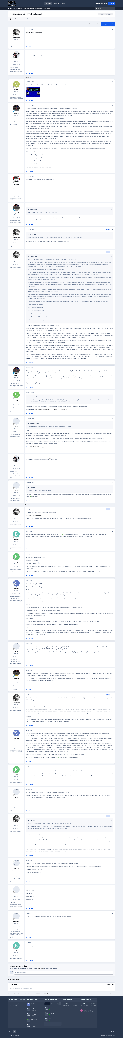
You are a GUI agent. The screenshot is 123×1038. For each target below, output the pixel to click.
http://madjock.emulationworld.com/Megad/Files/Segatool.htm (51, 409)
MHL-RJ (16, 89)
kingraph (33, 1014)
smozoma (16, 588)
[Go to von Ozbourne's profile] (46, 1008)
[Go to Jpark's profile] (46, 1019)
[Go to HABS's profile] (16, 646)
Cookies (17, 1035)
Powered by (108, 1035)
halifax (33, 1009)
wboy (16, 426)
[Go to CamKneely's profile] (16, 916)
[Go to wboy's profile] (16, 421)
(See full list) (110, 984)
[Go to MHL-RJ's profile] (16, 84)
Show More (56, 1024)
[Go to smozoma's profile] (16, 583)
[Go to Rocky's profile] (16, 556)
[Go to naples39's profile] (16, 108)
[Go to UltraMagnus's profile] (46, 1014)
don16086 (16, 184)
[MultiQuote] (26, 47)
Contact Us (11, 1035)
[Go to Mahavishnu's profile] (10, 19)
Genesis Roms (32, 19)
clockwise (16, 868)
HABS (16, 651)
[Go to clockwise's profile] (16, 863)
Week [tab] (47, 1004)
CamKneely (16, 921)
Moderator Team (16, 870)
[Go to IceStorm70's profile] (28, 1025)
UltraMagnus (52, 1013)
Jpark (50, 1019)
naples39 (16, 113)
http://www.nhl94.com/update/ (34, 32)
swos (16, 400)
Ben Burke (16, 539)
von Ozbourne (53, 1008)
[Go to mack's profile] (16, 54)
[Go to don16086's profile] (16, 179)
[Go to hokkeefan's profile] (28, 1020)
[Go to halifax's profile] (28, 1009)
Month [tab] (53, 1004)
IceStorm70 (34, 1025)
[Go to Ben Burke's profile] (16, 534)
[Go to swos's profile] (16, 395)
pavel (16, 895)
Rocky (16, 562)
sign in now (41, 968)
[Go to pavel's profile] (16, 889)
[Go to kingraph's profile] (28, 1014)
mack (16, 60)
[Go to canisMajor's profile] (81, 1010)
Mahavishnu (15, 19)
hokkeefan (34, 1019)
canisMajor (86, 1009)
